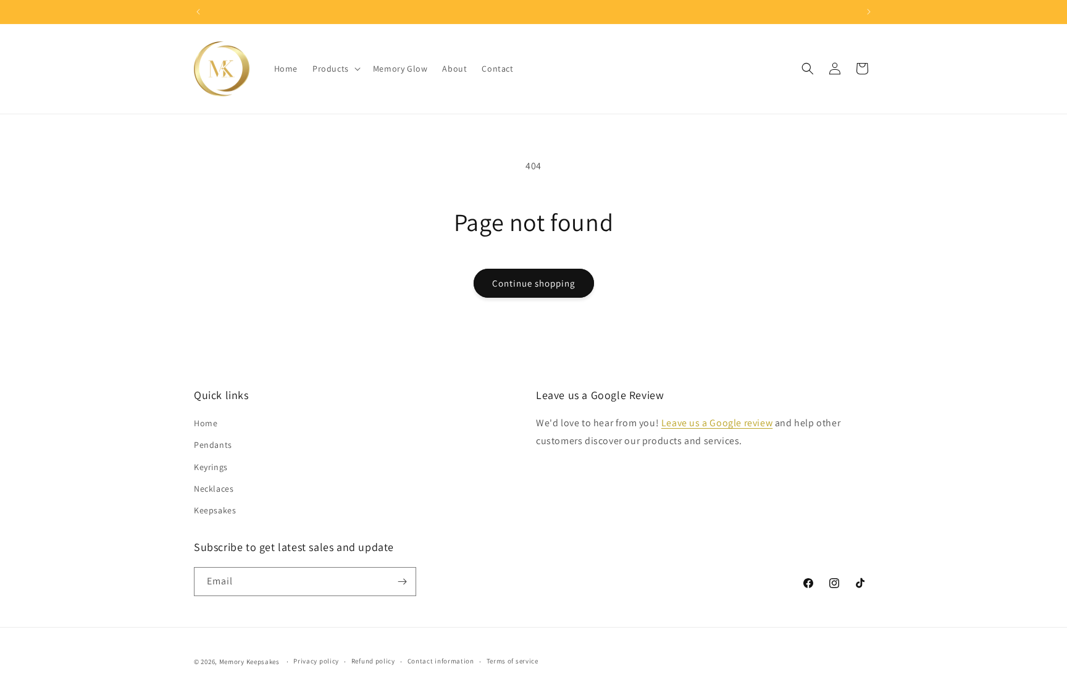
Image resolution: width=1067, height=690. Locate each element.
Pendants (213, 444)
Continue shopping (533, 283)
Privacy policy (316, 661)
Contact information (441, 661)
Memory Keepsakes (249, 661)
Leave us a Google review (716, 422)
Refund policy (373, 661)
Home (205, 423)
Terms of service (512, 661)
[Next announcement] (868, 11)
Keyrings (211, 467)
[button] (335, 69)
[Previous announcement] (198, 11)
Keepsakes (215, 510)
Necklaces (213, 488)
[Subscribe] (402, 581)
